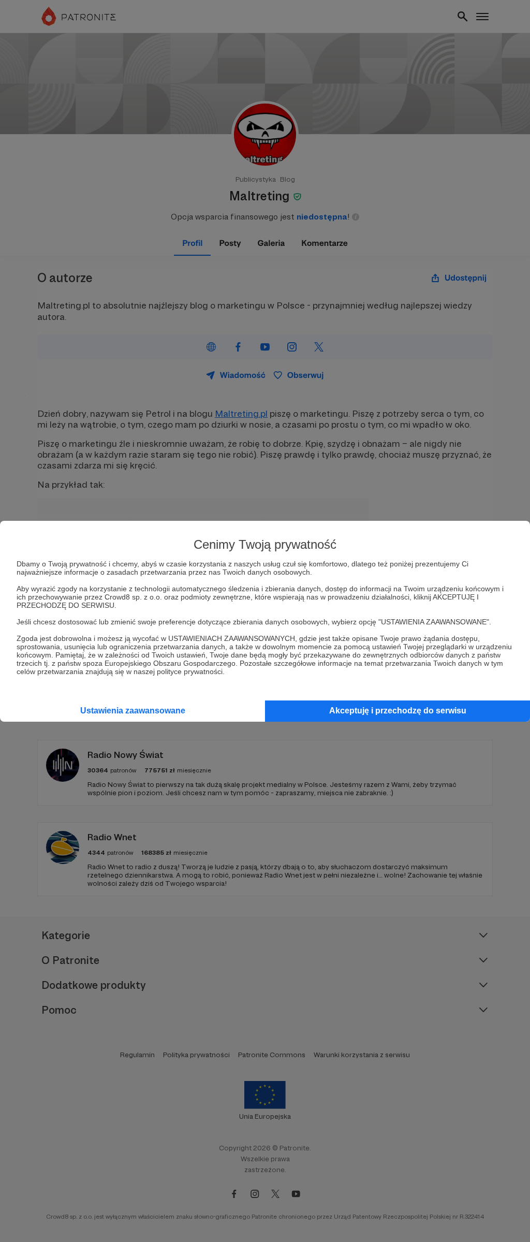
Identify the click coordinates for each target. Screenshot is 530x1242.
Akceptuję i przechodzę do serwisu (397, 710)
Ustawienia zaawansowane (132, 710)
